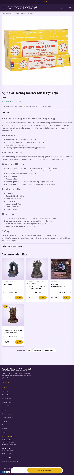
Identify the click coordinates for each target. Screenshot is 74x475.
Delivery (4, 421)
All (7, 13)
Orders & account (7, 417)
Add (19, 297)
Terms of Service (7, 406)
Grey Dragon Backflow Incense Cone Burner (36, 287)
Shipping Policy (7, 402)
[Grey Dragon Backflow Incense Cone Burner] (37, 269)
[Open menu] (4, 8)
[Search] (66, 8)
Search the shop (7, 414)
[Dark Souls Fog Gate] (13, 269)
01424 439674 (7, 457)
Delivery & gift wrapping (12, 246)
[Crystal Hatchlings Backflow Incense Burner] (61, 269)
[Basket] (70, 8)
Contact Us (5, 391)
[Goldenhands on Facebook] (4, 382)
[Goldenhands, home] (22, 7)
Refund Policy (6, 398)
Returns (4, 425)
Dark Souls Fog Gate (11, 284)
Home (3, 13)
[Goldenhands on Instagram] (8, 382)
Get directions (10, 462)
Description (7, 112)
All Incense (37, 350)
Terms (4, 432)
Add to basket (44, 470)
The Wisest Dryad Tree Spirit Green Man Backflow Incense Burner (12, 331)
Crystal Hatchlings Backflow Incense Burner (58, 285)
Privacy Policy (6, 395)
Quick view (13, 292)
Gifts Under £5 (50, 350)
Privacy (4, 428)
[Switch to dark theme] (62, 8)
